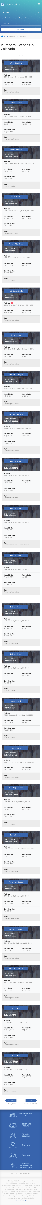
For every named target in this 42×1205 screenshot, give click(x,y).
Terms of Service (20, 1200)
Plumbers (12, 36)
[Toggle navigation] (38, 4)
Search (23, 30)
